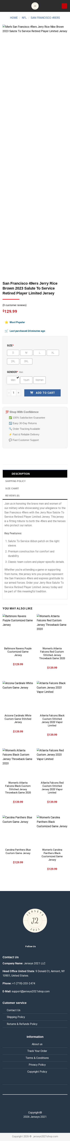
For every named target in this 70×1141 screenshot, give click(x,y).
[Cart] (64, 6)
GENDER (12, 372)
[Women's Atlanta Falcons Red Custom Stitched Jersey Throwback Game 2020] (52, 629)
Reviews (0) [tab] (12, 495)
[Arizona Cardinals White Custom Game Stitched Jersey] (18, 696)
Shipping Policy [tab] (15, 481)
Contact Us (13, 1010)
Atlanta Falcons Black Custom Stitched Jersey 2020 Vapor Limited (52, 720)
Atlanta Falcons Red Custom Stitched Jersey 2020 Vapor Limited (52, 787)
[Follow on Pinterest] (42, 1105)
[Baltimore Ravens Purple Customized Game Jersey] (18, 629)
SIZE (10, 345)
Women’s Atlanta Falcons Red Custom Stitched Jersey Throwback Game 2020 (52, 653)
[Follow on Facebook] (28, 1105)
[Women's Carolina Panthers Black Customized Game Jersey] (52, 830)
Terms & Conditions (37, 1058)
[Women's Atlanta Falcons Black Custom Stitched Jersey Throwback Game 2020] (18, 763)
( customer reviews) (15, 305)
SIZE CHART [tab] (12, 488)
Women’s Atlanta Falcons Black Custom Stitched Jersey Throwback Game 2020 (18, 787)
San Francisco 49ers (45, 17)
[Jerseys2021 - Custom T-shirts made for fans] (35, 6)
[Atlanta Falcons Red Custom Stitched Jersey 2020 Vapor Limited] (52, 763)
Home (14, 17)
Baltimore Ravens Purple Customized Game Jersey (18, 652)
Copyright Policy (37, 1071)
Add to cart (45, 392)
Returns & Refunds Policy (22, 1024)
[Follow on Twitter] (41, 946)
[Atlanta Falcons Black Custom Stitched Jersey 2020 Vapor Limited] (52, 696)
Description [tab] (21, 473)
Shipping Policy (16, 1017)
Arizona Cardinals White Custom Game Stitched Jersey (18, 719)
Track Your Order (37, 1051)
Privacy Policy (37, 1064)
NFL (24, 17)
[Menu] (5, 6)
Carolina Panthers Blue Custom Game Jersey (18, 851)
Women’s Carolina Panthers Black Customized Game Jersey (52, 854)
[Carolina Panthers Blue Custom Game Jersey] (18, 830)
